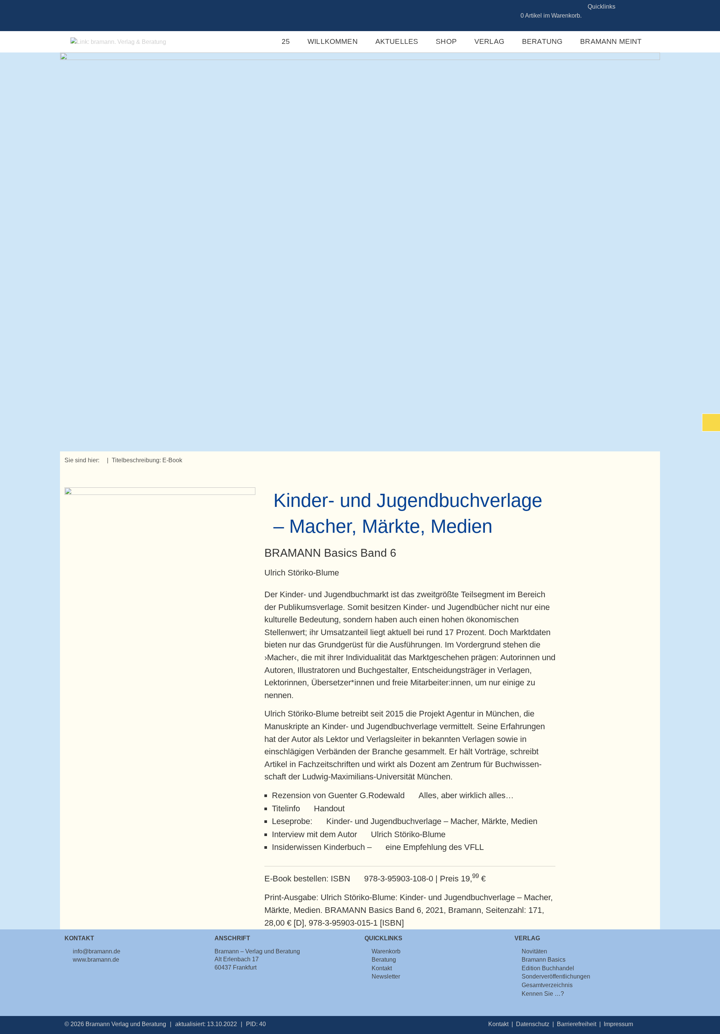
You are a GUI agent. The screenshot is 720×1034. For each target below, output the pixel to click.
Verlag (489, 41)
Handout (329, 808)
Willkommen (333, 41)
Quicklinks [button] (601, 6)
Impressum (618, 1024)
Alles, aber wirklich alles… (465, 795)
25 (286, 41)
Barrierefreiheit (576, 1024)
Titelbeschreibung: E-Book (147, 460)
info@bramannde (96, 951)
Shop (446, 41)
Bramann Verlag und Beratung (126, 1024)
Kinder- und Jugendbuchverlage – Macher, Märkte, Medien (431, 821)
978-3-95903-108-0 (398, 878)
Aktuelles (396, 41)
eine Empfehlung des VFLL (434, 847)
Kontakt (498, 1024)
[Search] (647, 6)
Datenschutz (532, 1024)
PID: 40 (256, 1024)
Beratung (542, 41)
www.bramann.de (96, 959)
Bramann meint (611, 41)
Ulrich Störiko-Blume (408, 834)
